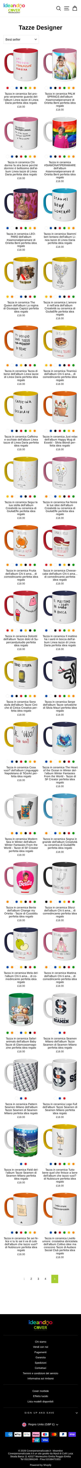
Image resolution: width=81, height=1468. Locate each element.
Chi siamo (40, 1341)
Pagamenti (40, 1352)
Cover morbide (40, 1390)
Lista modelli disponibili (40, 1401)
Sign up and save (40, 1413)
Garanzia (41, 1357)
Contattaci (40, 1367)
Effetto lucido (40, 1396)
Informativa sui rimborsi (41, 1378)
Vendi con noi (40, 1346)
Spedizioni (40, 1362)
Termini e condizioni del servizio (40, 1373)
